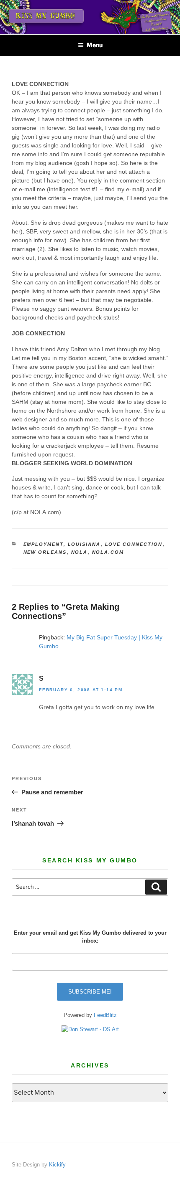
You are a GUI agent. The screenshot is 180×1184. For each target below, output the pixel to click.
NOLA (79, 552)
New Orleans (45, 552)
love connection (134, 544)
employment (43, 544)
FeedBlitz (105, 1015)
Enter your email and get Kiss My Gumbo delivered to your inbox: (90, 937)
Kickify (57, 1164)
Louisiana (84, 544)
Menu (95, 44)
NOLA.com (108, 552)
